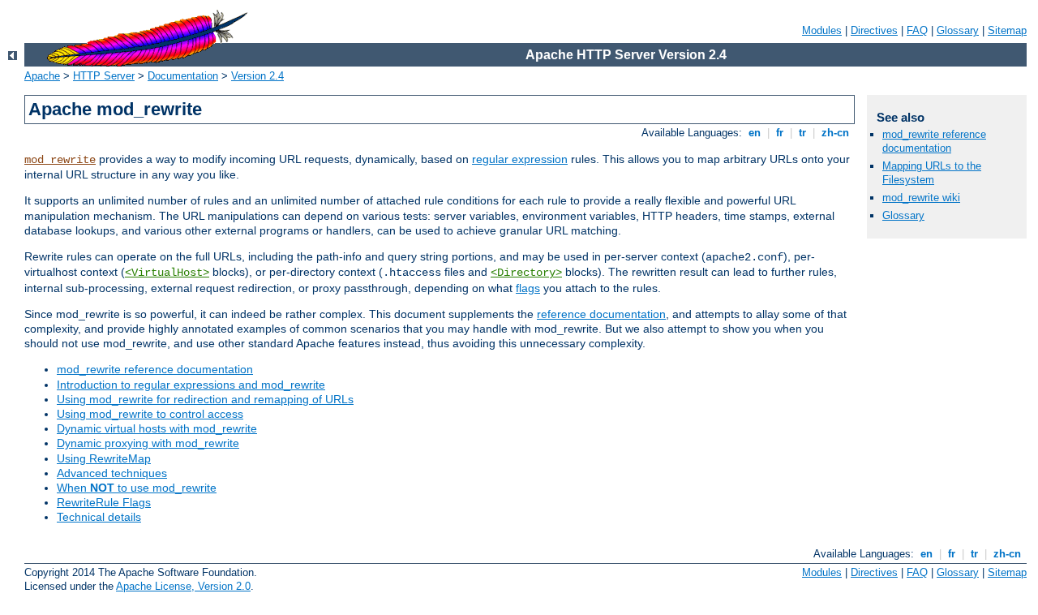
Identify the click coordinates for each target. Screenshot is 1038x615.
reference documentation (601, 314)
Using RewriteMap (104, 458)
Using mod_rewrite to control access (150, 413)
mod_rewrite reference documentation (155, 369)
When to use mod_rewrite (137, 487)
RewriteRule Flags (104, 502)
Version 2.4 (257, 76)
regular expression (520, 159)
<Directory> (526, 272)
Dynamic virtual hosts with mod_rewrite (157, 428)
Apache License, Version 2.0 (183, 586)
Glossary (958, 30)
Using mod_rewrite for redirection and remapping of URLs (205, 399)
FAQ (917, 30)
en (754, 133)
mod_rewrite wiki (921, 197)
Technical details (99, 516)
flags (528, 288)
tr (802, 133)
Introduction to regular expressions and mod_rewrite (191, 384)
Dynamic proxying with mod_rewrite (148, 443)
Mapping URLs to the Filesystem (931, 173)
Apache (42, 76)
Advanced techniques (112, 473)
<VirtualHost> (167, 272)
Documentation (183, 76)
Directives (874, 30)
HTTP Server (104, 76)
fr (780, 133)
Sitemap (1007, 30)
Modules (822, 30)
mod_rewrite (60, 159)
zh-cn (835, 133)
